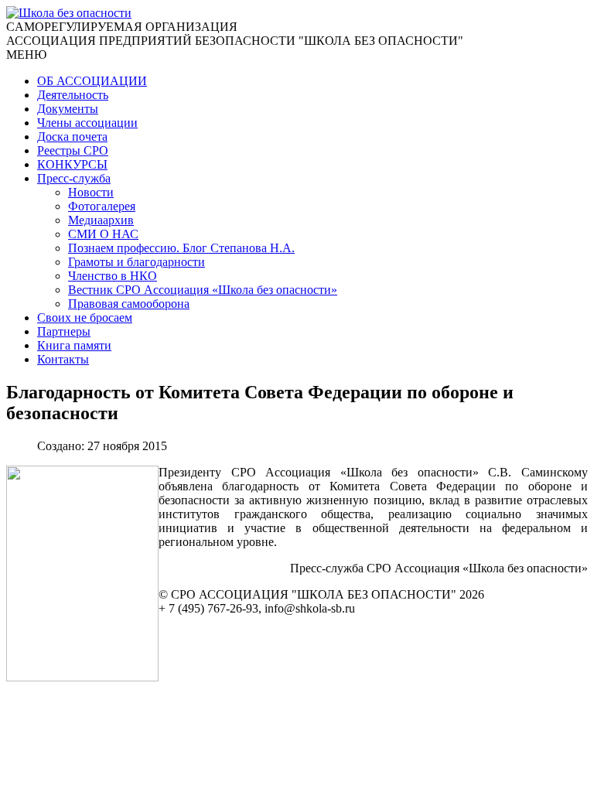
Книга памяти (74, 345)
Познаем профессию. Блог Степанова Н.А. (181, 247)
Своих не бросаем (84, 317)
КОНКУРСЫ (72, 164)
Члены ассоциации (87, 122)
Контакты (63, 359)
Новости (91, 192)
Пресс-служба (74, 178)
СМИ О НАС (103, 234)
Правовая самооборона (128, 303)
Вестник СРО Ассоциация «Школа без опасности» (202, 289)
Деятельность (72, 94)
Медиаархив (101, 220)
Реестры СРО (72, 150)
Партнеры (63, 331)
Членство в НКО (112, 275)
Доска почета (72, 136)
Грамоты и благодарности (136, 261)
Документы (67, 108)
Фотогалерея (101, 206)
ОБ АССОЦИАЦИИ (92, 80)
